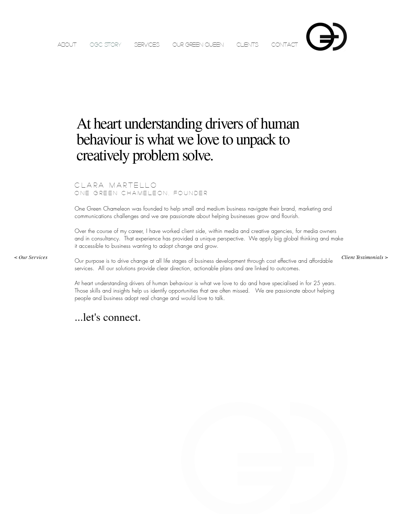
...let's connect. (108, 316)
